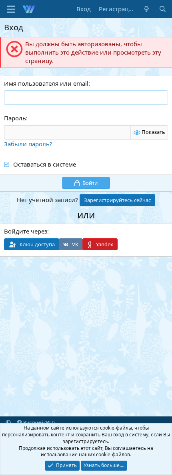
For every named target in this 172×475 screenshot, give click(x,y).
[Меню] (11, 9)
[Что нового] (146, 9)
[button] (8, 422)
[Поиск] (162, 9)
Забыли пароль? (28, 144)
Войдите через (25, 231)
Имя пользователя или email (46, 83)
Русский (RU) (38, 422)
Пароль (15, 118)
